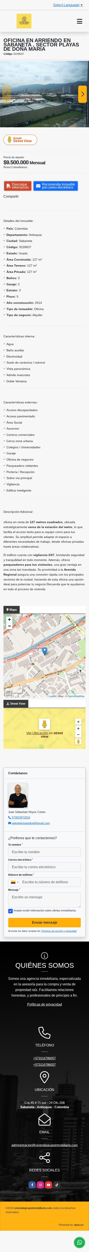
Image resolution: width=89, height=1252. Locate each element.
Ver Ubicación (37, 733)
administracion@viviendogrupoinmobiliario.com (44, 1145)
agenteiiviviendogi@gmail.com (31, 823)
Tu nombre (15, 844)
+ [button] (9, 619)
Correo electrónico (20, 860)
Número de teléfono (21, 875)
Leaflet (52, 696)
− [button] (9, 626)
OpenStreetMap (76, 696)
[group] (44, 94)
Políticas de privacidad (44, 1004)
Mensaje (14, 890)
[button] (27, 123)
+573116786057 (44, 1058)
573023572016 (21, 817)
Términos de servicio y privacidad (58, 931)
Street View (22, 140)
